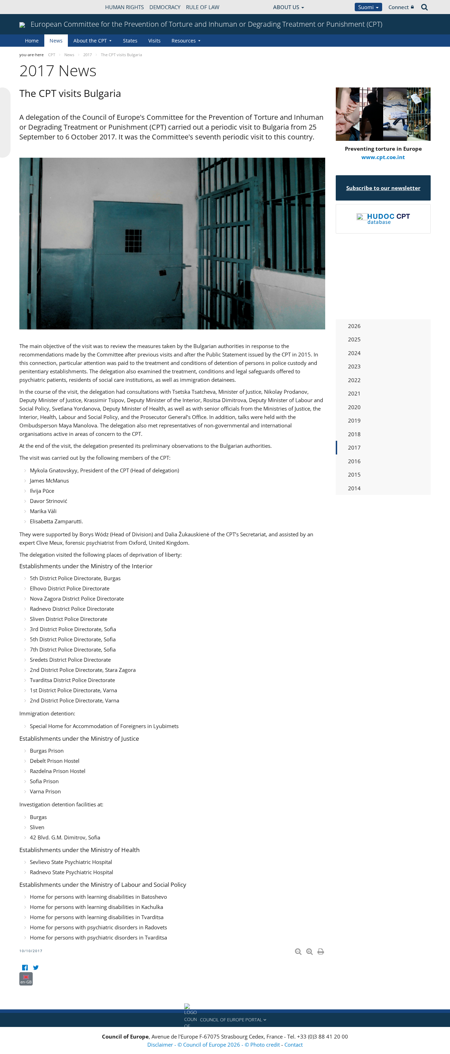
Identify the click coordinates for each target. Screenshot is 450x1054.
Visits (154, 40)
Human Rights (124, 7)
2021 (354, 393)
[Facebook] (24, 967)
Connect (398, 7)
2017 (354, 447)
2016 (354, 461)
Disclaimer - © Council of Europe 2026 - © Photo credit (214, 1044)
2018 (354, 434)
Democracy (164, 7)
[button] (225, 1020)
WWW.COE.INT (36, 7)
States (130, 40)
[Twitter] (35, 967)
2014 (354, 488)
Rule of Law (202, 7)
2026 (354, 325)
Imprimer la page (321, 950)
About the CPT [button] (90, 40)
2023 (354, 366)
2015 (354, 474)
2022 (354, 380)
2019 (354, 420)
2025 (354, 339)
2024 (354, 352)
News (56, 40)
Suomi (366, 7)
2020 (354, 407)
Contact (293, 1044)
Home (32, 40)
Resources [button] (184, 40)
